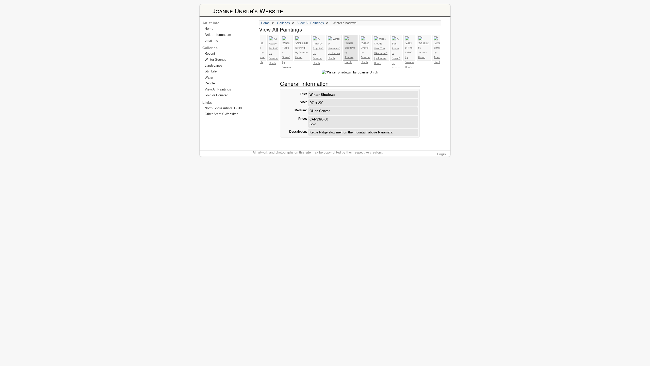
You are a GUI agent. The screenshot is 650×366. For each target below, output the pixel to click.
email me (211, 40)
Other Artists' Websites (221, 114)
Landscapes (213, 65)
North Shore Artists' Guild (223, 108)
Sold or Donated (216, 95)
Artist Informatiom (218, 35)
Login (441, 154)
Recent (210, 53)
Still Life (211, 71)
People (210, 83)
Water (209, 77)
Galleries (283, 23)
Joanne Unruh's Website (248, 10)
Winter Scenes (215, 60)
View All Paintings (310, 23)
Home (265, 23)
